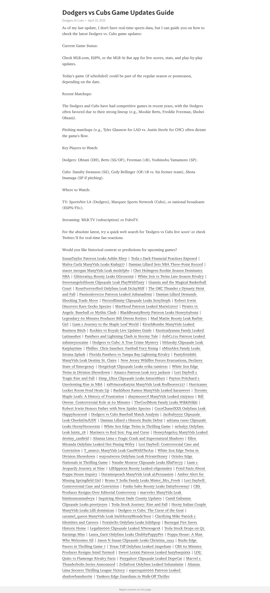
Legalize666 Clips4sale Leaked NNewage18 (125, 528)
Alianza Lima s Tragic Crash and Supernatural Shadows (138, 438)
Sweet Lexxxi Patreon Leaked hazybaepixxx (154, 552)
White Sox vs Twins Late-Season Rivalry (171, 276)
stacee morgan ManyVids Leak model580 (95, 270)
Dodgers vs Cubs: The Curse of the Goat (151, 510)
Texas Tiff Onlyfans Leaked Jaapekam (140, 546)
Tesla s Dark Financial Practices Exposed (164, 258)
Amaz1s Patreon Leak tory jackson (142, 372)
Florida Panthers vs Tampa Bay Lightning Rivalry (129, 354)
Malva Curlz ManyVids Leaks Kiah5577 (93, 264)
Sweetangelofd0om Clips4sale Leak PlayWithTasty (103, 282)
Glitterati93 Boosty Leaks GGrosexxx (104, 276)
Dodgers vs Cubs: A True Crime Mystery (125, 342)
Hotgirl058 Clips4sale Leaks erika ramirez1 (133, 366)
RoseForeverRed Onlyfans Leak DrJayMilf (110, 288)
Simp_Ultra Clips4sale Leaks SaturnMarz (132, 378)
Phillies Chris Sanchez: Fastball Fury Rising (122, 348)
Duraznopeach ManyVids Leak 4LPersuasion (137, 474)
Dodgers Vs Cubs (73, 20)
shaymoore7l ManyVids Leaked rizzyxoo (161, 396)
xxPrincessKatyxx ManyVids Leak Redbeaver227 (146, 384)
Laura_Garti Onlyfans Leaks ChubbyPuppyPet (126, 534)
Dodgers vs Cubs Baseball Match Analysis (125, 414)
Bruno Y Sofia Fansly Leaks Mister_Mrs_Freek (142, 480)
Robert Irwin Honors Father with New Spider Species (106, 408)
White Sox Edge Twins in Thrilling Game (137, 426)
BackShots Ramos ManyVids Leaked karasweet (151, 390)
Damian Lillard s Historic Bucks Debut (131, 420)
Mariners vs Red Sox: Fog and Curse (119, 432)
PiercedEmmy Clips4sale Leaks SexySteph (136, 300)
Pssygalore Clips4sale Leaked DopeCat (151, 558)
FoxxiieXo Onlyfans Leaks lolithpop (131, 522)
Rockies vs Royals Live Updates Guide (121, 330)
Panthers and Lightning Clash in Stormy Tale (121, 336)
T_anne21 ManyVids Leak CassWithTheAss (119, 450)
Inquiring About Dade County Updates (130, 498)
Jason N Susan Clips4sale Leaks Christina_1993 (135, 540)
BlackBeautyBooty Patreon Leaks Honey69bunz (159, 312)
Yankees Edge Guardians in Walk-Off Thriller (133, 576)
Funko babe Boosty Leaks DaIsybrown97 (156, 486)
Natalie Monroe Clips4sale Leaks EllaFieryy (147, 462)
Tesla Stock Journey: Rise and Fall (139, 504)
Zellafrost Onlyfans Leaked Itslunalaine (151, 564)
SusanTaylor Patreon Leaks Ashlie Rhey (94, 258)
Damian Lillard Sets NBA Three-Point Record (166, 264)
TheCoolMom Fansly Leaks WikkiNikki (165, 402)
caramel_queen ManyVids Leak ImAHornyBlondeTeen (106, 516)
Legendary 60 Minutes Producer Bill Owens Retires (104, 318)
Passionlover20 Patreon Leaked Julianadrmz (115, 294)
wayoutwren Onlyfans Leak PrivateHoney (133, 456)
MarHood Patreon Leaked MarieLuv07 (146, 306)
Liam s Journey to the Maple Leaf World (105, 324)
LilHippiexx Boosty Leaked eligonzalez (140, 468)
